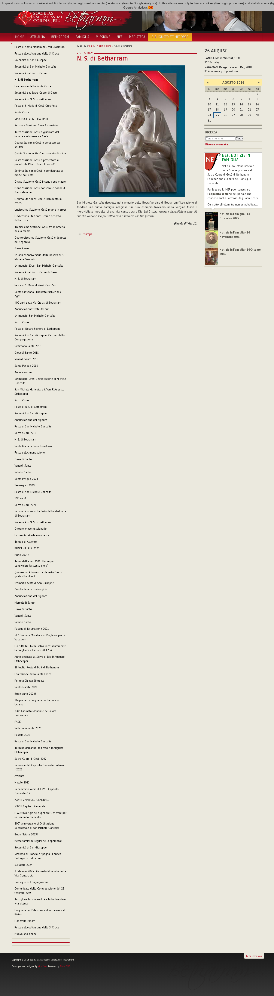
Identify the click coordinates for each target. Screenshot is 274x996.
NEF (119, 37)
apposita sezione (220, 194)
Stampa (87, 234)
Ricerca (211, 132)
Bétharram (60, 37)
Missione (103, 37)
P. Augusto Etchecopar (170, 37)
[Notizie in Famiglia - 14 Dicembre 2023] (211, 221)
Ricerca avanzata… (217, 144)
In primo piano (104, 45)
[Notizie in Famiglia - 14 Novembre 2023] (211, 239)
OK (150, 7)
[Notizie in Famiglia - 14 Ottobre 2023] (211, 256)
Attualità (37, 37)
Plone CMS (65, 966)
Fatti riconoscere (254, 956)
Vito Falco (42, 966)
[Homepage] (72, 17)
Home (19, 37)
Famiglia (82, 37)
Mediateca (137, 37)
